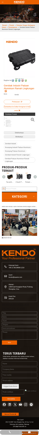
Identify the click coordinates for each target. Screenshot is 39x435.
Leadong (20, 424)
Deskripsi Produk (11, 114)
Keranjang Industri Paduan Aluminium (17, 147)
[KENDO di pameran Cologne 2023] (19, 234)
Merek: (5, 94)
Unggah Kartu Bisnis (10, 386)
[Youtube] (20, 404)
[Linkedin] (9, 404)
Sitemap (26, 424)
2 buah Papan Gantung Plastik (19, 182)
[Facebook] (4, 404)
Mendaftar (11, 399)
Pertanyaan (16, 102)
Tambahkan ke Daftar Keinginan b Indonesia (17, 107)
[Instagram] (25, 404)
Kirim (9, 342)
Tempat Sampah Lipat (29, 182)
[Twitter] (15, 404)
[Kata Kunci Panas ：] (3, 188)
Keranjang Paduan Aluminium (15, 151)
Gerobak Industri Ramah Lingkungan (17, 155)
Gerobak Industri (10, 143)
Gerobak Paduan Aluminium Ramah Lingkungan (17, 160)
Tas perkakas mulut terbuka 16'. (10, 182)
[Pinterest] (31, 404)
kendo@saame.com (15, 277)
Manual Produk (10, 414)
